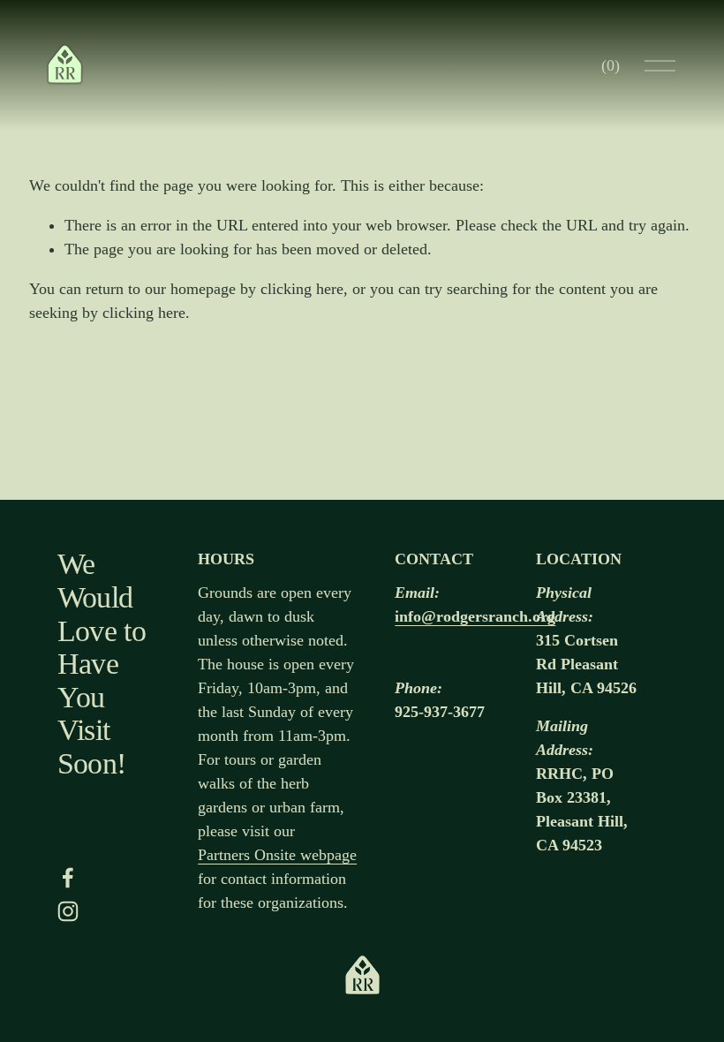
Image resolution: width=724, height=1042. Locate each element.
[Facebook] (68, 877)
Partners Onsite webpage (277, 855)
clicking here (301, 289)
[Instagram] (68, 911)
